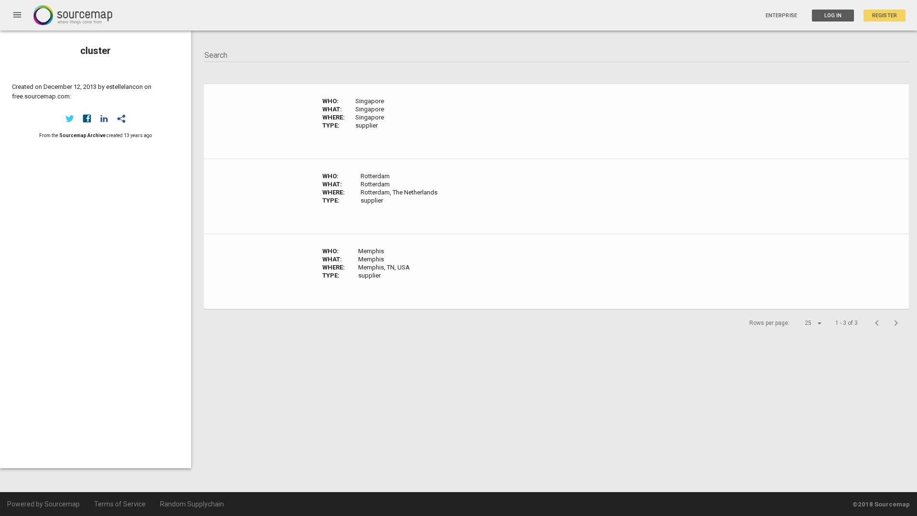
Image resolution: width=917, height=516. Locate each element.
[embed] (121, 118)
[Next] (896, 323)
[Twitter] (70, 118)
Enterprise (781, 15)
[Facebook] (87, 118)
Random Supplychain (192, 504)
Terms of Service (120, 504)
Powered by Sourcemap (43, 504)
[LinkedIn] (104, 118)
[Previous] (876, 323)
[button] (804, 323)
